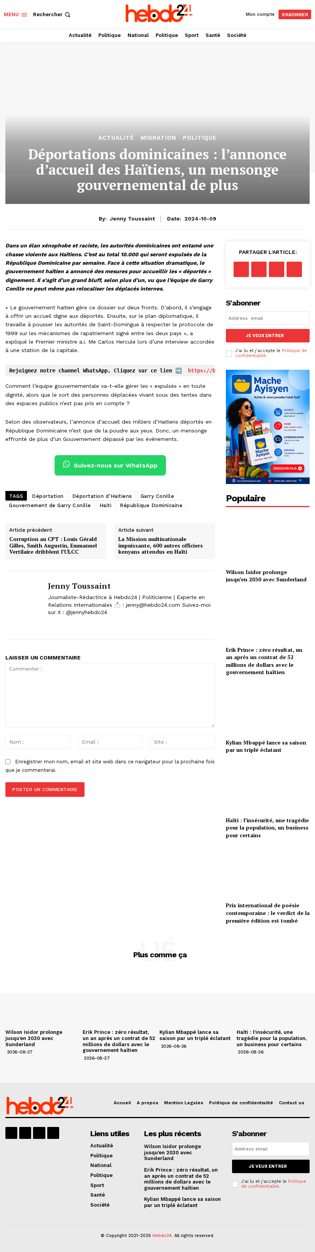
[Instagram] (25, 1133)
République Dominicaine (151, 505)
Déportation (48, 496)
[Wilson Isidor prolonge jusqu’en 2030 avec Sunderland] (268, 538)
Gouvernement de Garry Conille (50, 505)
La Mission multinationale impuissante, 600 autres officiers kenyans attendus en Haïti (160, 545)
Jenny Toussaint (132, 218)
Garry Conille (157, 496)
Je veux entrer (265, 335)
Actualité (116, 138)
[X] (51, 625)
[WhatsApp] (294, 269)
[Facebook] (241, 269)
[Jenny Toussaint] (23, 605)
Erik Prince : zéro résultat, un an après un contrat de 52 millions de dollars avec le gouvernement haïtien (264, 661)
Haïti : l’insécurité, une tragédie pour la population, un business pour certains (267, 827)
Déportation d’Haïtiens (102, 496)
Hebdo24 (162, 1235)
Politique (200, 138)
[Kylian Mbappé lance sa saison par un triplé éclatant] (268, 709)
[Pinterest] (276, 269)
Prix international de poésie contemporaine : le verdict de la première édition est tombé (268, 912)
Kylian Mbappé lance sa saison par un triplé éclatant (266, 746)
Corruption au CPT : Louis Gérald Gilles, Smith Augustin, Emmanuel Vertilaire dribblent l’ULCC (53, 545)
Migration (158, 138)
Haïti (105, 505)
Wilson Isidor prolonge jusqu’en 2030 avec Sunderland (266, 575)
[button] (52, 14)
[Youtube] (53, 1133)
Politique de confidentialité (273, 1184)
